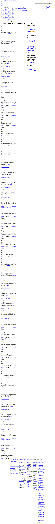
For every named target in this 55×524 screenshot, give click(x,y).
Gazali (2, 91)
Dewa (2, 512)
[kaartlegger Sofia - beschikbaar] (3, 279)
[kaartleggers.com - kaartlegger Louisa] (32, 42)
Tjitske (2, 25)
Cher (2, 288)
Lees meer (9, 36)
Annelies (2, 249)
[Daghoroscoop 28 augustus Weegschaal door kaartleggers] (10, 15)
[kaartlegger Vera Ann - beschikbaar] (3, 187)
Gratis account (47, 8)
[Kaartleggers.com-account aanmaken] (20, 8)
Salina (2, 433)
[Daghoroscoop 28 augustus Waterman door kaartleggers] (10, 19)
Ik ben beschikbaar (14, 64)
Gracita (2, 486)
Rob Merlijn (2, 262)
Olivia (2, 473)
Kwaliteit (9, 0)
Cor (1, 51)
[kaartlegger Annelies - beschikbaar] (3, 253)
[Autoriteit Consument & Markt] (35, 70)
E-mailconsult (47, 6)
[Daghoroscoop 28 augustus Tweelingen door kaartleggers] (10, 11)
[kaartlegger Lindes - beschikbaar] (3, 42)
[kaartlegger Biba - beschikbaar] (3, 213)
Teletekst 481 (30, 69)
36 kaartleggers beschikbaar (6, 0)
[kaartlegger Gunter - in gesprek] (3, 450)
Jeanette (2, 407)
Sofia (2, 275)
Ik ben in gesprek (14, 446)
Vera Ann (2, 183)
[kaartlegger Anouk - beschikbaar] (3, 68)
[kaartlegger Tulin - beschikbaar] (3, 358)
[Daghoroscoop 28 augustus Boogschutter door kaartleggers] (3, 19)
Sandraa (2, 341)
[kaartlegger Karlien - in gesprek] (3, 424)
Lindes (2, 38)
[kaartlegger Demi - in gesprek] (3, 503)
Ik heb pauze (14, 406)
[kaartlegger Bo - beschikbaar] (3, 108)
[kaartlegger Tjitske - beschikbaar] (3, 29)
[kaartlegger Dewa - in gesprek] (3, 516)
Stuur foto (2, 64)
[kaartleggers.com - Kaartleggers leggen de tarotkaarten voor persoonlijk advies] (3, 5)
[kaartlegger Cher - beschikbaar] (3, 292)
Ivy (1, 328)
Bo (1, 104)
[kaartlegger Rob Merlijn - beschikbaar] (3, 266)
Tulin (2, 354)
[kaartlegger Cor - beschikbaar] (3, 55)
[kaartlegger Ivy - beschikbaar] (3, 332)
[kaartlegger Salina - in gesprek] (3, 437)
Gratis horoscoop (12, 0)
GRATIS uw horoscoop (8, 21)
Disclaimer (15, 0)
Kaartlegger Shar (32, 29)
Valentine (2, 130)
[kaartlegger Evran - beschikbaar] (3, 371)
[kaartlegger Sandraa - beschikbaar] (3, 345)
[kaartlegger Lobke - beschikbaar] (3, 147)
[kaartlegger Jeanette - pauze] (3, 411)
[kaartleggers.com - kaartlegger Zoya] (32, 40)
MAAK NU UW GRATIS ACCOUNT (21, 10)
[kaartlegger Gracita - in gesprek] (3, 490)
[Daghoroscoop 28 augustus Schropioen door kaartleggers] (13, 15)
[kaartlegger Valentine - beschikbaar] (3, 134)
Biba (2, 209)
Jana (2, 170)
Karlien (2, 420)
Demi (2, 499)
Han (1, 117)
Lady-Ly (2, 196)
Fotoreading (46, 7)
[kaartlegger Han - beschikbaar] (3, 121)
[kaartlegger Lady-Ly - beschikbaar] (3, 200)
